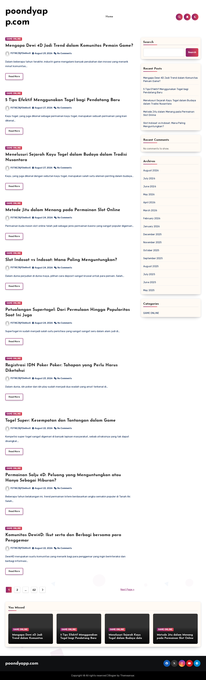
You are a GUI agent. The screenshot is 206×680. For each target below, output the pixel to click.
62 (34, 590)
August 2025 (150, 266)
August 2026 (151, 170)
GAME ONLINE (13, 39)
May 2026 (149, 194)
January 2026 (151, 226)
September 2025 (153, 258)
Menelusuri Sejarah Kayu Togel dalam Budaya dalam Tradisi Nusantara (169, 102)
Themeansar (127, 675)
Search (148, 42)
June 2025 (149, 282)
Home (109, 16)
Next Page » (127, 589)
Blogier (112, 675)
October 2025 (151, 250)
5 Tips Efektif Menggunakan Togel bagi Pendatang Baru (62, 100)
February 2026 (151, 218)
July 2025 (149, 274)
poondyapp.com (21, 663)
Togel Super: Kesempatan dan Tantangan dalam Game (60, 420)
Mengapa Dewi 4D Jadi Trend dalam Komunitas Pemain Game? (69, 46)
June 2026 (149, 186)
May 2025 (149, 290)
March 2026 (150, 210)
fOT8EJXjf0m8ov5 (20, 53)
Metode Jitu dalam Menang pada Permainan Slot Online (62, 210)
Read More (14, 76)
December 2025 (152, 234)
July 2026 (149, 178)
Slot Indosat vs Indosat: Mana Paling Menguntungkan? (61, 260)
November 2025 (152, 242)
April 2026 (149, 202)
